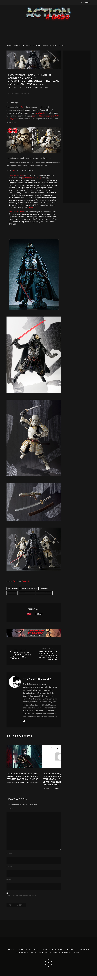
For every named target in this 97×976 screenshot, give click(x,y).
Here (31, 207)
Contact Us (26, 952)
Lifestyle (53, 46)
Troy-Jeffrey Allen (17, 87)
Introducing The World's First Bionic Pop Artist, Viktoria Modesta (48, 656)
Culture (36, 46)
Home (9, 46)
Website (10, 880)
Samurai (44, 588)
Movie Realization (29, 588)
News (17, 93)
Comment (11, 809)
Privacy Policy (71, 952)
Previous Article (22, 650)
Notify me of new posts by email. (22, 896)
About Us (85, 950)
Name (9, 853)
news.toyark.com (41, 113)
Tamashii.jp (26, 581)
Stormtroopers (27, 593)
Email (9, 867)
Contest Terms (48, 952)
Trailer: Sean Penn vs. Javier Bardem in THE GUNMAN (20, 656)
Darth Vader (13, 588)
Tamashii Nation (44, 593)
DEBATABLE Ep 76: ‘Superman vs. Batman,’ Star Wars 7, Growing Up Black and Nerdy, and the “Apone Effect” (59, 779)
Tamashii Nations (16, 175)
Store (62, 46)
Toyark (23, 107)
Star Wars (12, 593)
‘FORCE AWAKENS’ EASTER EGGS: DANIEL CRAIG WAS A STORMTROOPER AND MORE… (23, 776)
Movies (17, 46)
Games (28, 46)
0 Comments (25, 93)
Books (45, 46)
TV (23, 46)
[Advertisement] (48, 39)
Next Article (47, 649)
